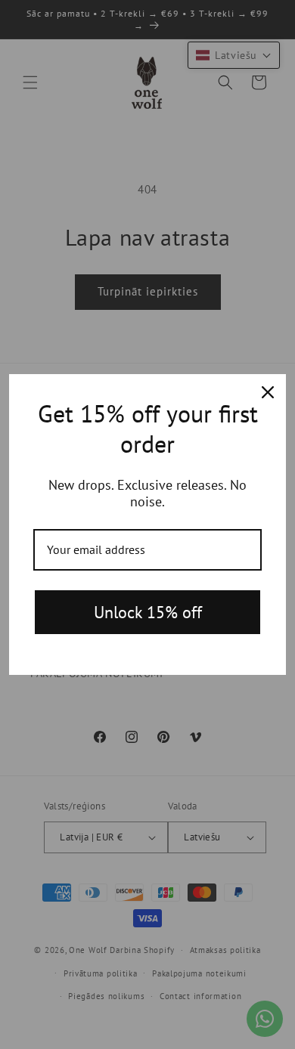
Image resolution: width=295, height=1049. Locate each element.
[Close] (268, 392)
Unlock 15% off (148, 612)
